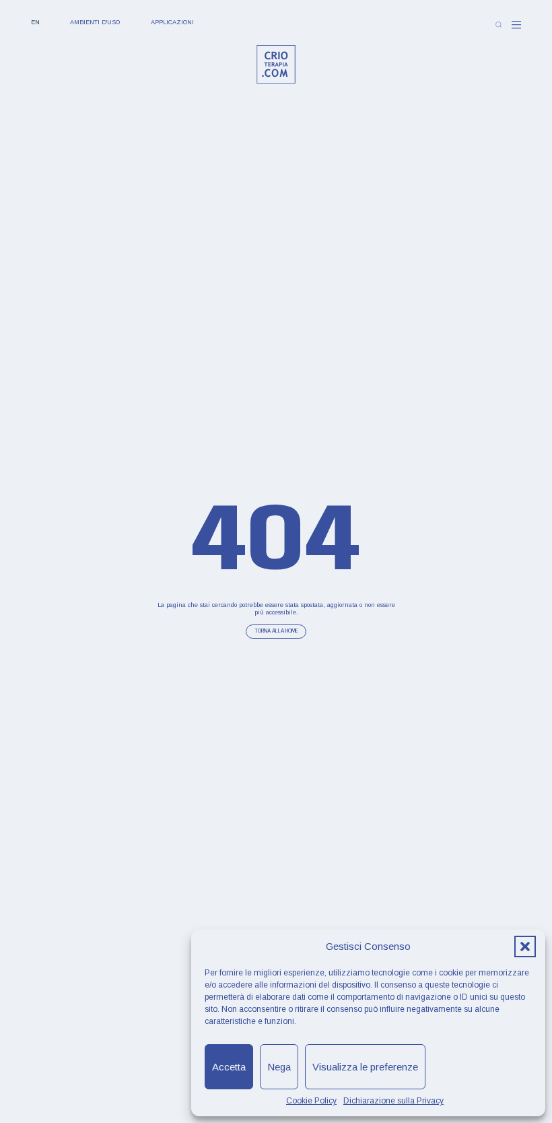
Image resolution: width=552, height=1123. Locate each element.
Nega (279, 1066)
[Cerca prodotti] (498, 24)
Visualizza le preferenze (365, 1066)
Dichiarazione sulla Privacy (393, 1100)
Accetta (229, 1066)
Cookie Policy (311, 1100)
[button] (525, 946)
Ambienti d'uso (95, 22)
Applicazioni (172, 22)
